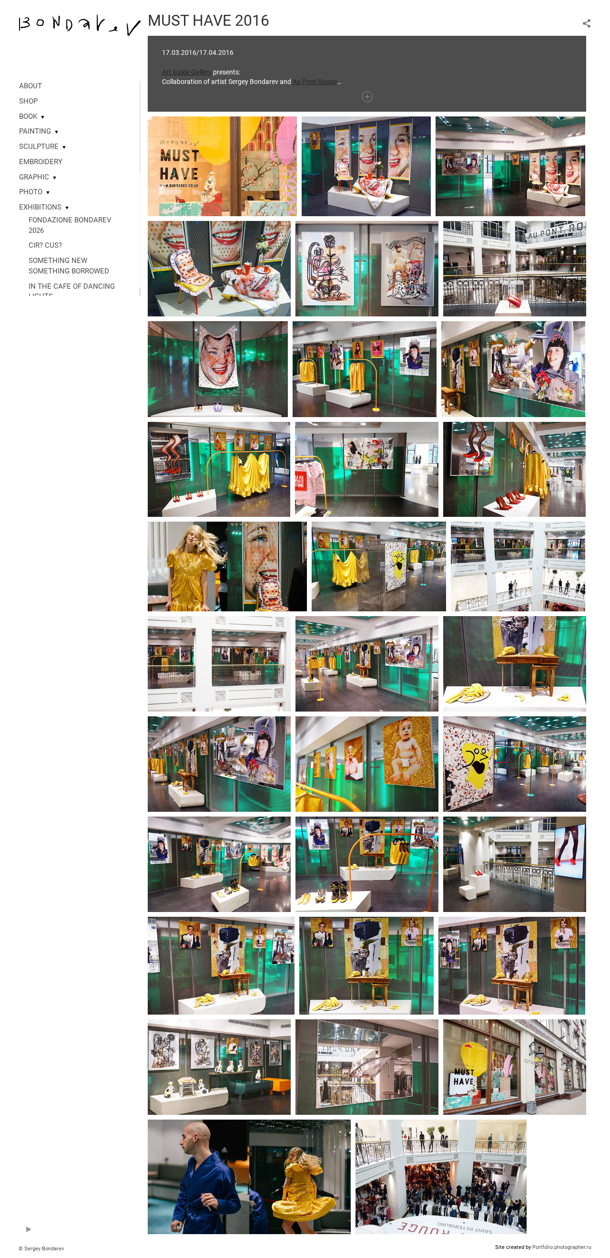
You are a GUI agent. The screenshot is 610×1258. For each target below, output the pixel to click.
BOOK (28, 116)
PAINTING (35, 131)
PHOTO (30, 192)
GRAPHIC (34, 177)
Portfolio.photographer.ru (561, 1247)
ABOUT (30, 86)
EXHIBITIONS (40, 207)
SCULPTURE (39, 146)
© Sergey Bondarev (41, 1249)
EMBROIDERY (40, 161)
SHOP (28, 101)
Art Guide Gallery (187, 72)
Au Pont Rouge (315, 81)
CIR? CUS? (45, 245)
